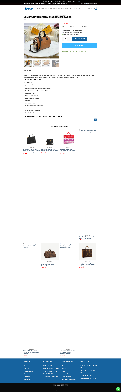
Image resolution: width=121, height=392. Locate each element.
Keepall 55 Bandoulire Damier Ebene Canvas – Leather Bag (48, 264)
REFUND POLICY (47, 365)
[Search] (35, 8)
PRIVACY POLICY (48, 374)
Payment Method (67, 374)
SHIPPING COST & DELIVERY (51, 368)
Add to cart (79, 39)
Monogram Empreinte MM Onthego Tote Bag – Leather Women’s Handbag (31, 151)
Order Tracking (66, 376)
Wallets (60, 8)
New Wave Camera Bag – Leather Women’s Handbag (49, 150)
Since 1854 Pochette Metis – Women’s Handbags (87, 237)
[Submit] (95, 120)
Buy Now (79, 45)
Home (38, 8)
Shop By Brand (52, 8)
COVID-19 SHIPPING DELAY (50, 371)
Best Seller (63, 15)
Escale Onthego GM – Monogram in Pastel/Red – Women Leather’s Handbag (68, 151)
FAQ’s (63, 371)
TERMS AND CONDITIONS (50, 376)
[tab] (27, 70)
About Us (44, 8)
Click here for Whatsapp (69, 379)
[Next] (57, 40)
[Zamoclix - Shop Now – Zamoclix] (28, 8)
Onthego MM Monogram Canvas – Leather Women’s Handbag (31, 352)
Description (27, 70)
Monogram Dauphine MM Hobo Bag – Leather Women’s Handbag (67, 352)
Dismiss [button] (78, 1)
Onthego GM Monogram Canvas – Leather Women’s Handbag (87, 264)
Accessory (68, 8)
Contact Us (76, 8)
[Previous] (26, 40)
